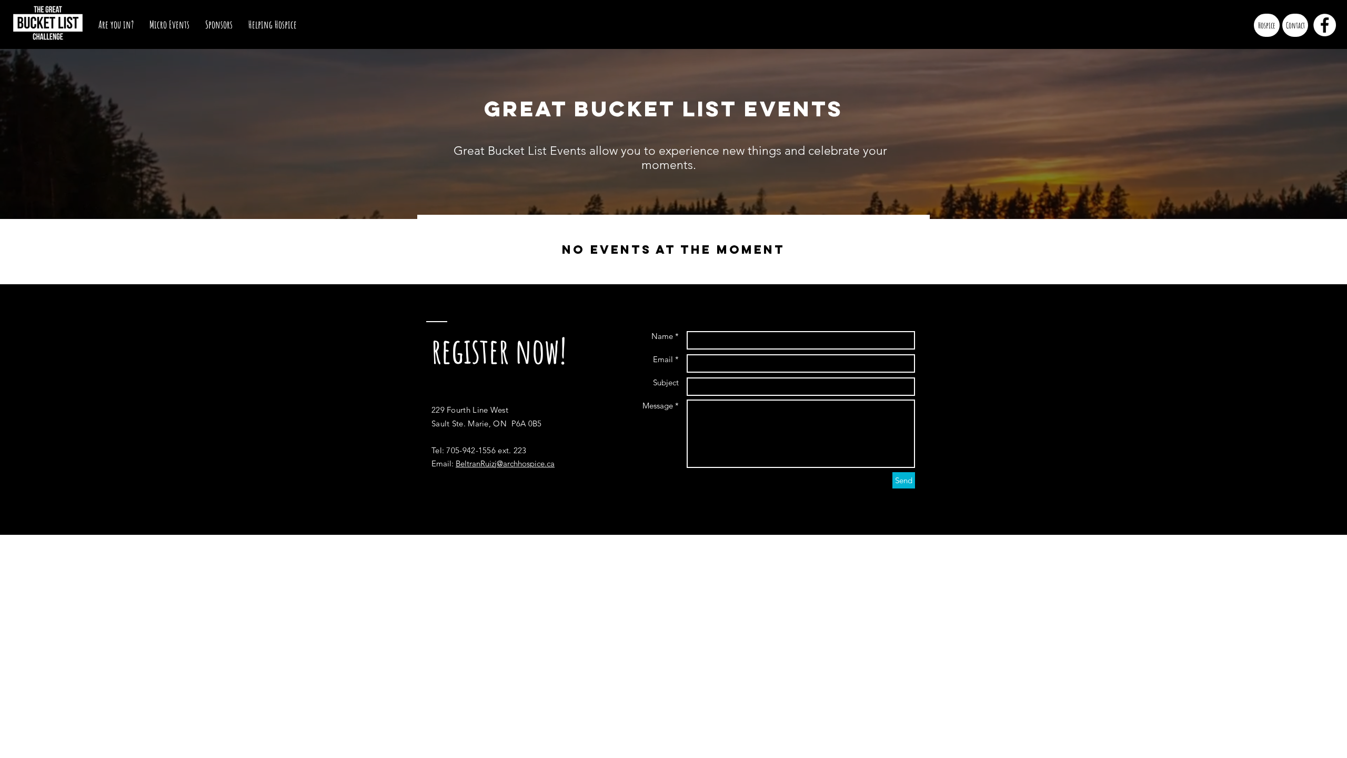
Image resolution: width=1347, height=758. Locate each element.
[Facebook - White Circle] (1324, 25)
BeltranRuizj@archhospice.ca (505, 463)
